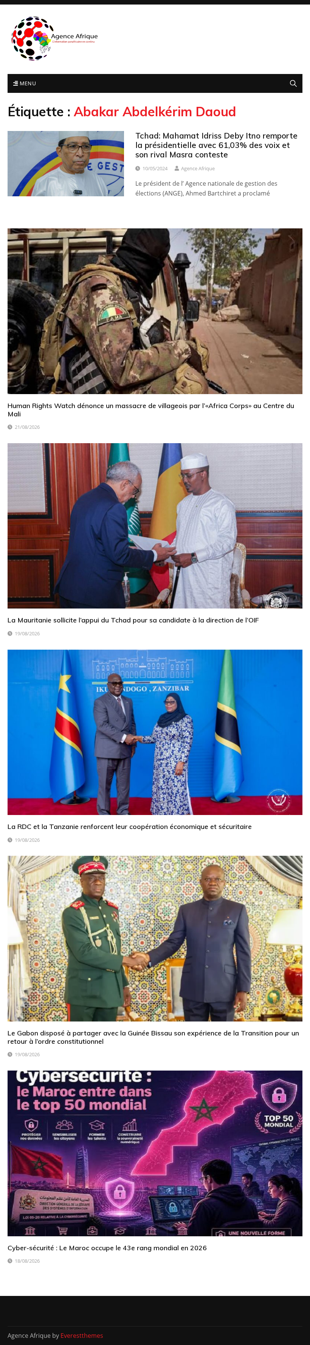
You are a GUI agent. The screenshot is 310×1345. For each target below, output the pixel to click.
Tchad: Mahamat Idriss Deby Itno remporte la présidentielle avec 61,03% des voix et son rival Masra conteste (216, 145)
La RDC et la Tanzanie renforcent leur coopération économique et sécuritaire (130, 826)
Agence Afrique (198, 168)
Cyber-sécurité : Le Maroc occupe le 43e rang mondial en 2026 (107, 1247)
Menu (27, 83)
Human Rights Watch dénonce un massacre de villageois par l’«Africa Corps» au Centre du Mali (151, 409)
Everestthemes (81, 1335)
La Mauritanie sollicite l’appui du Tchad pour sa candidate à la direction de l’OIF (133, 620)
